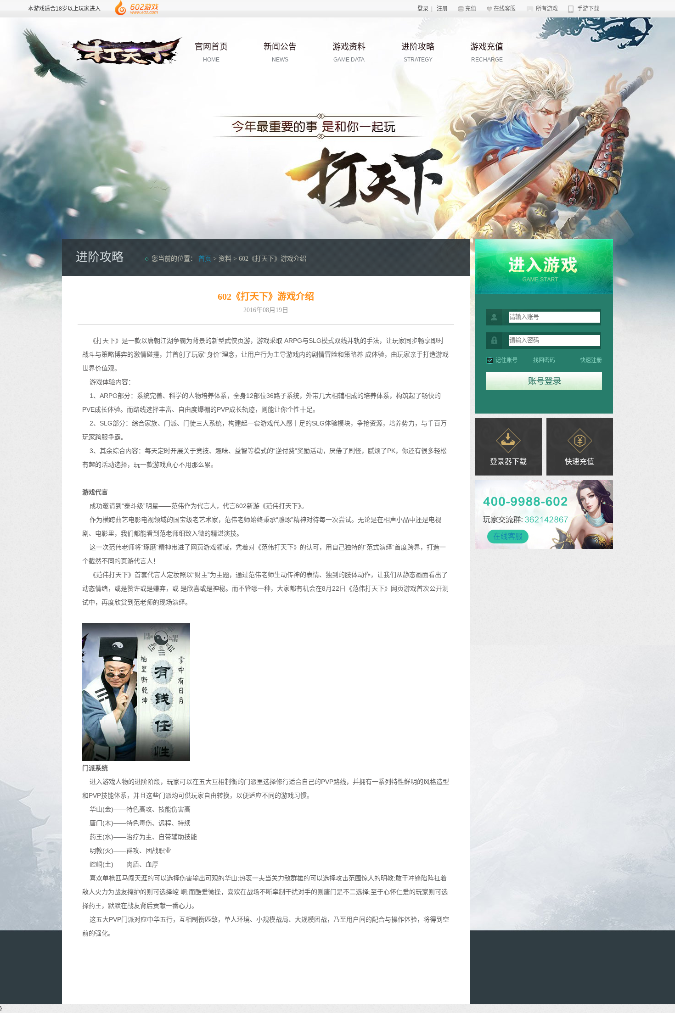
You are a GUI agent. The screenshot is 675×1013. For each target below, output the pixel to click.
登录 (422, 9)
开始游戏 (544, 266)
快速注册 (591, 360)
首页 (204, 258)
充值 (470, 9)
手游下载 (588, 9)
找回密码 (544, 360)
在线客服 (505, 9)
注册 (442, 9)
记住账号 (506, 360)
